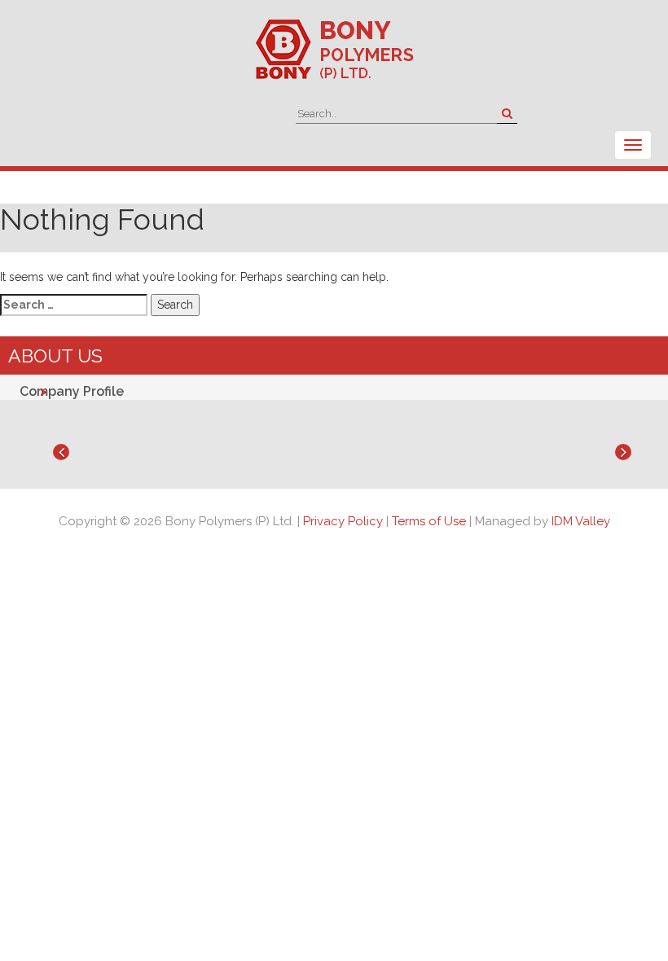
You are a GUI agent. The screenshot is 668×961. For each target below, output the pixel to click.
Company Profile (72, 391)
